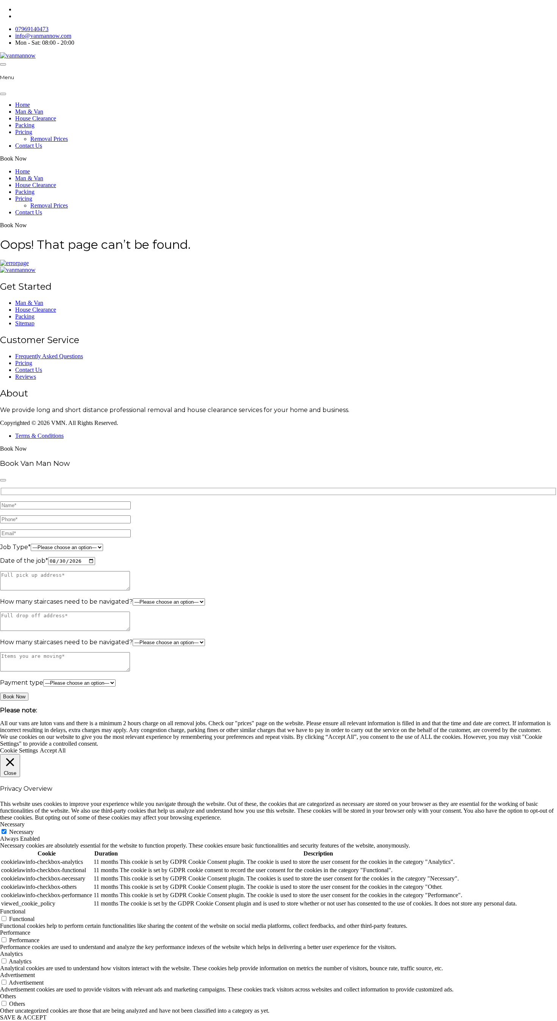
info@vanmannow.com (43, 36)
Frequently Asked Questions (49, 356)
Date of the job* (24, 560)
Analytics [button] (11, 954)
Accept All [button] (53, 750)
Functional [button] (12, 911)
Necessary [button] (12, 824)
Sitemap (24, 323)
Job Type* (15, 547)
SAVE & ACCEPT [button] (23, 1017)
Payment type (21, 682)
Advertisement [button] (17, 975)
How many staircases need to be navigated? (66, 601)
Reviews (25, 376)
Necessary (21, 832)
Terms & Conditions (39, 435)
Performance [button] (15, 932)
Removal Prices (49, 139)
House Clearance (35, 118)
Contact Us (28, 145)
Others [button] (8, 996)
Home (22, 104)
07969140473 (32, 29)
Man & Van (29, 111)
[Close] (3, 94)
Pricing (23, 132)
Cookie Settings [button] (19, 750)
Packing (24, 125)
